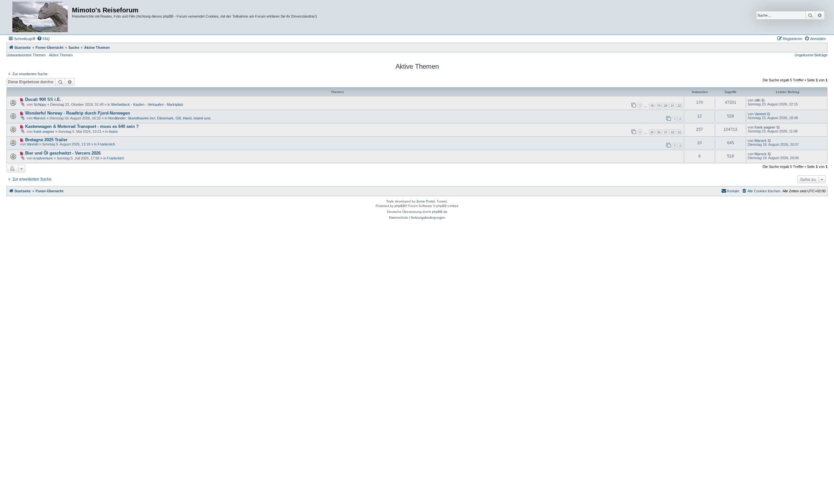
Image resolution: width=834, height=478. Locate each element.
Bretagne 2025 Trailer (46, 139)
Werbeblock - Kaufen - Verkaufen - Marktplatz (147, 104)
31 (665, 132)
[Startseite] (40, 17)
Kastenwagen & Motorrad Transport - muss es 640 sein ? (82, 126)
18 (652, 105)
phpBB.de (439, 211)
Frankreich (106, 144)
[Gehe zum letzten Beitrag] (763, 100)
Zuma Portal (425, 201)
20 (665, 105)
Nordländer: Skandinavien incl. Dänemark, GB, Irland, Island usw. (159, 118)
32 (672, 132)
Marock (40, 118)
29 (652, 132)
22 (679, 105)
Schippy (40, 104)
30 (658, 132)
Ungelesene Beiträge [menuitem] (811, 55)
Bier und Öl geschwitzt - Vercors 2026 (63, 153)
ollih (757, 100)
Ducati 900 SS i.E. (43, 99)
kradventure (43, 158)
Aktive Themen (61, 55)
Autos (113, 131)
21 (672, 105)
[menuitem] (43, 39)
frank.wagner (44, 131)
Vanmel (760, 114)
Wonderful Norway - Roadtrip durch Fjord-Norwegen (77, 113)
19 (658, 105)
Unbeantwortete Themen (26, 55)
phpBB (400, 206)
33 (679, 132)
